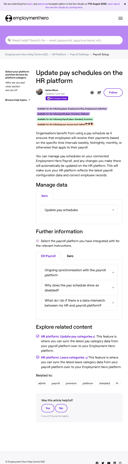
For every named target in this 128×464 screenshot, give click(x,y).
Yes (48, 408)
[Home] (26, 18)
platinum (88, 383)
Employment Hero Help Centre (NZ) (26, 54)
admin (42, 383)
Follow (113, 92)
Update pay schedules (61, 210)
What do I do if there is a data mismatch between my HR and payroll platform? (75, 302)
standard (104, 383)
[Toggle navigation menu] (120, 18)
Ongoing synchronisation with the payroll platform (75, 272)
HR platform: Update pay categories (66, 336)
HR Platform (59, 54)
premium (71, 383)
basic (30, 3)
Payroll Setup (101, 54)
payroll (56, 383)
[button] (18, 100)
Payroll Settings (79, 54)
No (61, 408)
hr (117, 383)
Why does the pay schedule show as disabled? (72, 287)
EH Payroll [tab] (48, 256)
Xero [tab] (44, 196)
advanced (43, 3)
